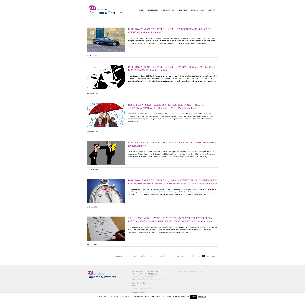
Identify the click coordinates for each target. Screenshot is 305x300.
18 (174, 256)
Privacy (179, 271)
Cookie (185, 271)
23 (195, 256)
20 (182, 256)
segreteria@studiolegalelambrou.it (145, 276)
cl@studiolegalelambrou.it (141, 288)
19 (178, 256)
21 (186, 256)
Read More (202, 296)
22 (191, 256)
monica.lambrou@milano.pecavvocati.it (149, 279)
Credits (201, 271)
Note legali (193, 271)
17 (169, 256)
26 (208, 256)
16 (165, 256)
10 (155, 256)
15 (161, 256)
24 (199, 256)
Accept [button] (193, 297)
